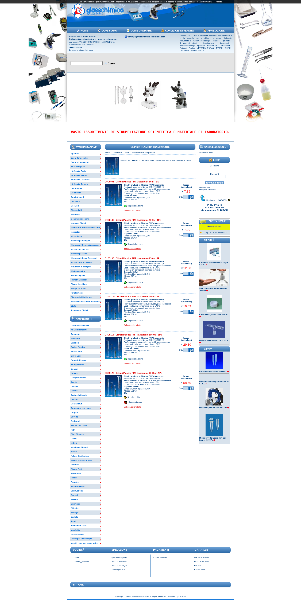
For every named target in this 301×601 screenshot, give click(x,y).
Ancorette (75, 334)
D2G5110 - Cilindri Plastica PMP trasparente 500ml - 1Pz (132, 296)
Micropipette (76, 236)
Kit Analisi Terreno (79, 184)
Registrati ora (204, 187)
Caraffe (74, 391)
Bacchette (75, 338)
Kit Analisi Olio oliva (80, 180)
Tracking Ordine (118, 569)
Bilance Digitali (78, 167)
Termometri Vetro (79, 526)
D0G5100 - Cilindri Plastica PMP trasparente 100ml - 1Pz (133, 220)
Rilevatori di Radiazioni (81, 297)
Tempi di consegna (119, 565)
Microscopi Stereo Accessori (84, 258)
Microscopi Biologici (80, 241)
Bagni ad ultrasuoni (80, 162)
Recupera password (207, 189)
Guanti (74, 439)
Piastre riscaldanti (79, 284)
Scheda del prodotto (132, 210)
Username (214, 166)
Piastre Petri (76, 469)
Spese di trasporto (119, 557)
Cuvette (74, 417)
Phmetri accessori (79, 280)
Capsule (74, 386)
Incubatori (75, 232)
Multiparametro (78, 271)
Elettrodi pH (76, 210)
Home (107, 152)
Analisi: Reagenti (79, 330)
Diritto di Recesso (201, 561)
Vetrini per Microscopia (81, 539)
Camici (74, 382)
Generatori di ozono (80, 219)
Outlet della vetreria (80, 325)
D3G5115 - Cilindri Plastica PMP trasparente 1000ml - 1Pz (133, 335)
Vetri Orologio (77, 534)
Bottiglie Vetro (77, 365)
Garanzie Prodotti (201, 557)
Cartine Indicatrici (79, 395)
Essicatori (75, 421)
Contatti (76, 557)
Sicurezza (75, 504)
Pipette (74, 478)
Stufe (73, 306)
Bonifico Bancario (160, 557)
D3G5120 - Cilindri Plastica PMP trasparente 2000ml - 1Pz (133, 373)
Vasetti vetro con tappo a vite (84, 543)
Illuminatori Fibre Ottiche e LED (85, 228)
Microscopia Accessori (81, 262)
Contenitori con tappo (81, 408)
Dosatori (75, 206)
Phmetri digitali (78, 275)
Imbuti (74, 443)
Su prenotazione (135, 402)
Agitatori (75, 154)
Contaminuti (76, 404)
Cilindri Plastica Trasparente (143, 152)
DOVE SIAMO (109, 30)
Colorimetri (76, 193)
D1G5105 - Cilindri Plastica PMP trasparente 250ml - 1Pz (133, 258)
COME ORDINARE (141, 30)
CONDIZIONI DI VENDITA (179, 30)
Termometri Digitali (79, 310)
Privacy (197, 565)
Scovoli (74, 495)
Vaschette (75, 530)
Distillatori (75, 201)
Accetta (219, 2)
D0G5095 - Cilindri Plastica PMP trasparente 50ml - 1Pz (132, 182)
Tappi (73, 521)
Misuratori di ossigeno (81, 267)
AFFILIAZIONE (216, 30)
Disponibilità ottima (135, 206)
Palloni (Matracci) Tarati (81, 460)
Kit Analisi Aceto (78, 171)
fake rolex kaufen (249, 595)
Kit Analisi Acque (79, 175)
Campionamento (78, 378)
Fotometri (75, 214)
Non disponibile (134, 397)
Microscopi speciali (79, 249)
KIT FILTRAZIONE (79, 425)
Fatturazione (199, 569)
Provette (75, 482)
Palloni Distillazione (80, 456)
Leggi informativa (204, 2)
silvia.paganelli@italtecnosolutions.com (146, 37)
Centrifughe (76, 188)
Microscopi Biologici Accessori (85, 245)
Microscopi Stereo (79, 254)
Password (214, 174)
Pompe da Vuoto (78, 288)
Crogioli (74, 412)
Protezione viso (78, 486)
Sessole (74, 499)
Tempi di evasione (118, 561)
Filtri (73, 430)
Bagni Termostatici (79, 158)
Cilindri (74, 399)
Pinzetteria (76, 473)
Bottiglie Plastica (78, 360)
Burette (74, 373)
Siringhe (75, 508)
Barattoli (75, 343)
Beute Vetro (76, 356)
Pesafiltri (75, 465)
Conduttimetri (77, 197)
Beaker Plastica (78, 347)
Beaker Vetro (76, 351)
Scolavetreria (77, 491)
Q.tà (181, 197)
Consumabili (117, 152)
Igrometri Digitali (78, 223)
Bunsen (74, 369)
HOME (84, 30)
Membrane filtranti (79, 447)
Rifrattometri (77, 293)
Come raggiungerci (81, 561)
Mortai (74, 452)
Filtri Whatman (77, 434)
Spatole (74, 517)
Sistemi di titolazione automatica (86, 301)
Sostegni (75, 513)
